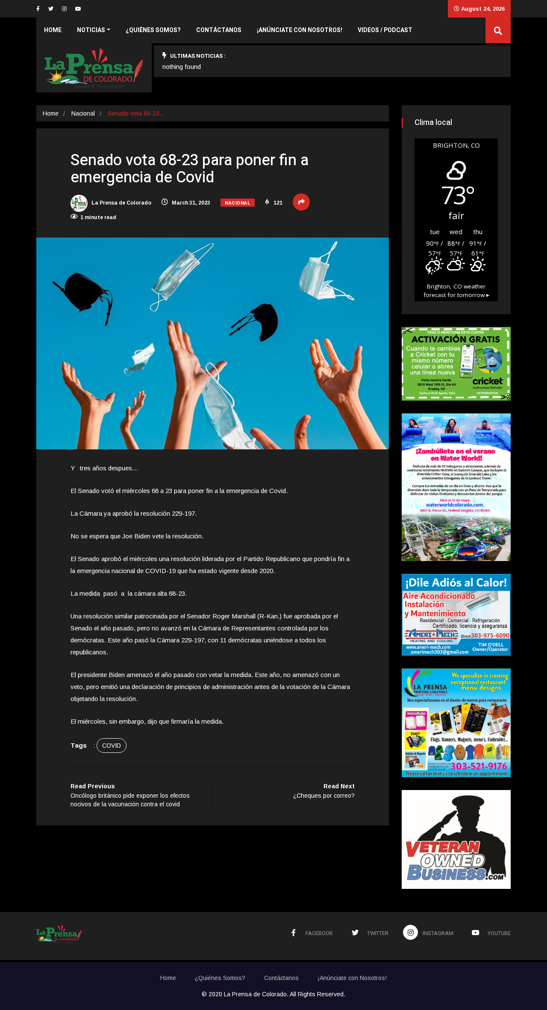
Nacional (83, 113)
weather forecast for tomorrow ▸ (456, 290)
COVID (111, 745)
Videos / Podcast (385, 30)
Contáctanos (218, 30)
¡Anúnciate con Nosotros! (299, 30)
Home (53, 30)
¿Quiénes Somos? (153, 30)
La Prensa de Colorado (120, 203)
